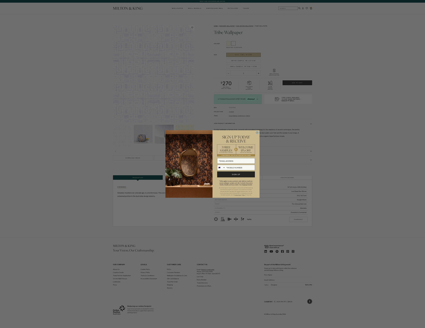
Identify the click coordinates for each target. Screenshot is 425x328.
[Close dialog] (257, 132)
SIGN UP (236, 174)
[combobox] (221, 167)
